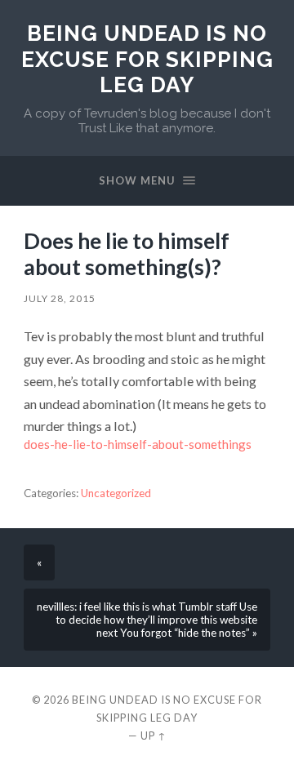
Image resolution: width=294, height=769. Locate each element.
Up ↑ (153, 735)
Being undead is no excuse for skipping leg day (147, 58)
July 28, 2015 (60, 298)
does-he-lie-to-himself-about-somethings (138, 444)
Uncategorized (116, 493)
